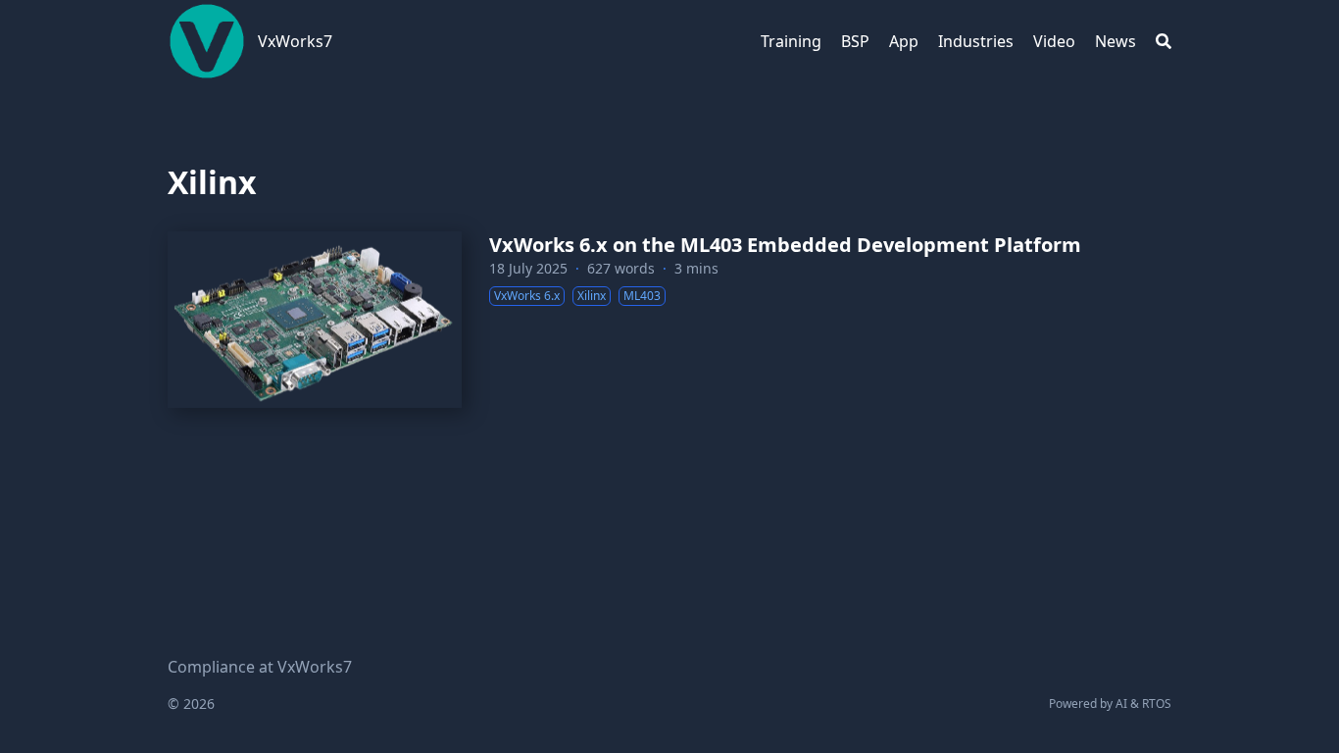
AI (1121, 703)
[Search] (1163, 41)
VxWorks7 (295, 41)
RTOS (1156, 703)
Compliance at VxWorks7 (260, 667)
